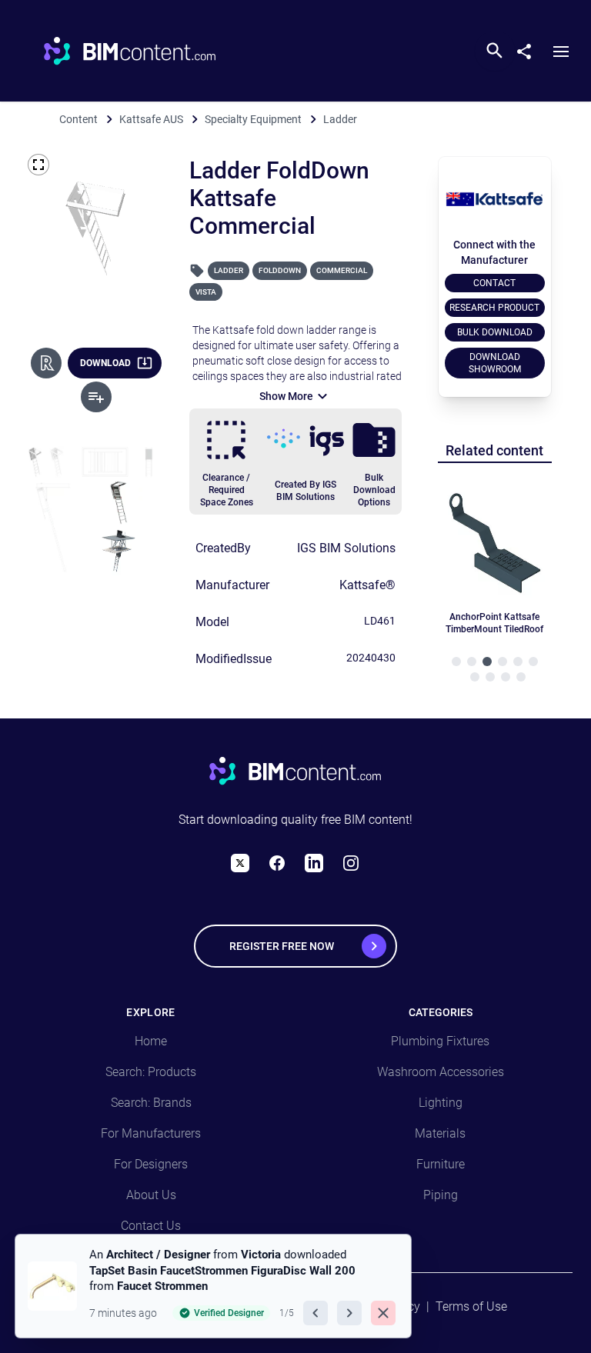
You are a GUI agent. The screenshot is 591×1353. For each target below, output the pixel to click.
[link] (213, 1286)
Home (151, 1041)
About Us (151, 1195)
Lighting (440, 1102)
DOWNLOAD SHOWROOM (495, 363)
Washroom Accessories (440, 1072)
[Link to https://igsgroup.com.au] (305, 441)
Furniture (440, 1164)
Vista (205, 292)
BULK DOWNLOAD (495, 332)
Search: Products (150, 1072)
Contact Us (151, 1225)
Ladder (228, 270)
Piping (440, 1195)
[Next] (349, 1313)
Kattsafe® (367, 585)
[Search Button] (495, 51)
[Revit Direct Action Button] (46, 363)
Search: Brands (151, 1102)
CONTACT (494, 283)
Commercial (341, 270)
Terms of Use (471, 1306)
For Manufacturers (151, 1133)
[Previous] (315, 1313)
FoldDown (280, 270)
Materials (440, 1133)
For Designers (151, 1164)
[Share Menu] (530, 48)
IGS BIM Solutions (346, 548)
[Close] (383, 1313)
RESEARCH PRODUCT (494, 307)
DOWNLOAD (105, 363)
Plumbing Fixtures (440, 1041)
